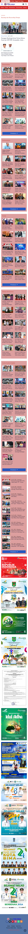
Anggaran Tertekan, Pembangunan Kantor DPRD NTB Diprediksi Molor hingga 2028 (7, 177)
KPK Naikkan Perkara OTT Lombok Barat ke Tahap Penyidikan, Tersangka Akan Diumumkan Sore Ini (7, 328)
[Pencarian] (26, 4)
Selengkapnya (13, 133)
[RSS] (21, 921)
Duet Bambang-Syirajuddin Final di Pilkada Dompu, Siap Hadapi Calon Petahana (7, 54)
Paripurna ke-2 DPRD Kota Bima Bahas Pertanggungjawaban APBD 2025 (17, 495)
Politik (5, 36)
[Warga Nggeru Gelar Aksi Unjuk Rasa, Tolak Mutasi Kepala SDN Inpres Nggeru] (7, 432)
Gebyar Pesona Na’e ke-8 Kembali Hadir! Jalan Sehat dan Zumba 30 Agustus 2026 (7, 463)
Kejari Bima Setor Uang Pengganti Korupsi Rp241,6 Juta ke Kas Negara (20, 303)
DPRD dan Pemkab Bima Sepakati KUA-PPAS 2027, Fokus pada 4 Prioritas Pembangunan (7, 89)
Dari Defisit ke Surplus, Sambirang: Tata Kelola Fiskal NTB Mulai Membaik (7, 164)
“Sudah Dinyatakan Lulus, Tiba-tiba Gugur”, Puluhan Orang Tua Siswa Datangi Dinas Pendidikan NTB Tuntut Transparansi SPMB (18, 503)
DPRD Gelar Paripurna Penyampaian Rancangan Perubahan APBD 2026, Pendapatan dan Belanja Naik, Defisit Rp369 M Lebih (20, 152)
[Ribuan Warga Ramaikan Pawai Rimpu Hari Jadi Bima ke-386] (6, 510)
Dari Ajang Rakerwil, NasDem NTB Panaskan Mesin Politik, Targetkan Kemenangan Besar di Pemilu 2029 (7, 265)
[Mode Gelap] (23, 4)
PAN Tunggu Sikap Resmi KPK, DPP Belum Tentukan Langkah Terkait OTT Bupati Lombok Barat (20, 328)
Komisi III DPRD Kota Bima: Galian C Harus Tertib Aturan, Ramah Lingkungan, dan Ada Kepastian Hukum (20, 354)
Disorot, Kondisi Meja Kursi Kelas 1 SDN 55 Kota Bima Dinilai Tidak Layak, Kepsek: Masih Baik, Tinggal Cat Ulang (20, 76)
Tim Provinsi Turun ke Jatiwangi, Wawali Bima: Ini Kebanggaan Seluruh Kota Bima (18, 488)
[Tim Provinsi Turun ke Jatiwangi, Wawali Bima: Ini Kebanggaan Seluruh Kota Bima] (6, 489)
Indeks (8, 926)
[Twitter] (10, 921)
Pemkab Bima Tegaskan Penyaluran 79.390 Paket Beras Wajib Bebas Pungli (7, 127)
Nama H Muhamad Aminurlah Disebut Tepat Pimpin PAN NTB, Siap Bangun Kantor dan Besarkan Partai (19, 227)
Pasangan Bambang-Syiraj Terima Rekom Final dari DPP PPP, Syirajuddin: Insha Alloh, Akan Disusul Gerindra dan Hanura (13, 40)
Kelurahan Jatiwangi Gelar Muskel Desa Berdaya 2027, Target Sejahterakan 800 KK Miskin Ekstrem (19, 101)
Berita (2, 36)
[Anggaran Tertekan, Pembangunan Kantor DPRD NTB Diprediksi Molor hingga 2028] (7, 171)
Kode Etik (18, 926)
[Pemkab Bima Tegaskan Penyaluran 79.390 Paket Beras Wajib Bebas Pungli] (7, 121)
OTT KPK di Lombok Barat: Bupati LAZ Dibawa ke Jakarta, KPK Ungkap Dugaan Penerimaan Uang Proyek (20, 341)
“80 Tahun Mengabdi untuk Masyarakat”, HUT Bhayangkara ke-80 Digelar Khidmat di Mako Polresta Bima (18, 545)
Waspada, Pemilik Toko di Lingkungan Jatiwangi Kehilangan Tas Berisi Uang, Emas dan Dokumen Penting (7, 303)
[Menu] (2, 4)
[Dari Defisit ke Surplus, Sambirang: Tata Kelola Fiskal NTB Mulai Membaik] (7, 158)
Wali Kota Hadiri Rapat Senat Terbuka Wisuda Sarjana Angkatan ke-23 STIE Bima (20, 89)
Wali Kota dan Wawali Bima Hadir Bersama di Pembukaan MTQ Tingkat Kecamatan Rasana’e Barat (20, 438)
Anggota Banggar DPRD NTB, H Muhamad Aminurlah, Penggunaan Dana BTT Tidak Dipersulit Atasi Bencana (7, 152)
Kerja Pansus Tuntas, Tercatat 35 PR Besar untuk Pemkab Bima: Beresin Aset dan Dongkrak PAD (19, 240)
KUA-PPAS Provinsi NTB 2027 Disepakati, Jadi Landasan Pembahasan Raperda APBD (20, 164)
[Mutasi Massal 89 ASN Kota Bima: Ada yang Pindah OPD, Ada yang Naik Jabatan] (6, 539)
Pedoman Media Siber (11, 927)
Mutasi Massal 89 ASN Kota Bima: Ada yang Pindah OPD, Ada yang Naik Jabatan (17, 538)
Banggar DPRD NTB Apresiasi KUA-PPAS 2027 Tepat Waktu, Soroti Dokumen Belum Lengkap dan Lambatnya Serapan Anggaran (20, 202)
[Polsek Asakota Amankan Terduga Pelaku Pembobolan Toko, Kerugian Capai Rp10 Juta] (7, 348)
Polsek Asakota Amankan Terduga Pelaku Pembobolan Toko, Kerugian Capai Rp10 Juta (7, 354)
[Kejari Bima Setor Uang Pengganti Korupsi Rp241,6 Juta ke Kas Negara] (20, 297)
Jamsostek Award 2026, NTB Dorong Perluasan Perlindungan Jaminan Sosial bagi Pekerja (20, 114)
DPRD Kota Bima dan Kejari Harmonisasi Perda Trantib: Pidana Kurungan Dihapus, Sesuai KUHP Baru (20, 278)
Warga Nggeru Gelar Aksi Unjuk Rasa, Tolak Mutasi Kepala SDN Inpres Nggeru (7, 438)
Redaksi (13, 926)
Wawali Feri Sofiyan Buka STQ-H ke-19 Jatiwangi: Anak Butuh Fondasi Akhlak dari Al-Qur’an (18, 531)
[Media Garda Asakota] (9, 4)
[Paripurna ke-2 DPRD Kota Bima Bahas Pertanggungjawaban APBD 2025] (6, 496)
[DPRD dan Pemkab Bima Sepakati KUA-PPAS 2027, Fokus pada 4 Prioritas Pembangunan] (7, 83)
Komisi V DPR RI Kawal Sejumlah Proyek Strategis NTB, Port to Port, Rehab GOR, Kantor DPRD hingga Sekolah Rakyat (20, 177)
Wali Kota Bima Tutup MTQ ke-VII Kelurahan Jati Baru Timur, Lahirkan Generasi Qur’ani (17, 524)
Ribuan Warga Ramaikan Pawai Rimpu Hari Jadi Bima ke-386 (18, 510)
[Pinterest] (13, 921)
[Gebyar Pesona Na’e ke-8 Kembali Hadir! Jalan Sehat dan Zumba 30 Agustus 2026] (7, 457)
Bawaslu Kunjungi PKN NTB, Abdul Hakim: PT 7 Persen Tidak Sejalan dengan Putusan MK (7, 253)
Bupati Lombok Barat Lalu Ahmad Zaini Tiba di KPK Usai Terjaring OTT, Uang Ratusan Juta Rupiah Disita (7, 341)
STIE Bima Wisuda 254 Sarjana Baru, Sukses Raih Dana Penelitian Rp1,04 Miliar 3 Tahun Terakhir (7, 114)
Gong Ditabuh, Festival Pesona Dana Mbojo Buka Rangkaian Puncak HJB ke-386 (18, 517)
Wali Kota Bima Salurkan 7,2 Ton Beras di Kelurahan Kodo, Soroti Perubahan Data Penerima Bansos (20, 127)
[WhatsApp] (18, 921)
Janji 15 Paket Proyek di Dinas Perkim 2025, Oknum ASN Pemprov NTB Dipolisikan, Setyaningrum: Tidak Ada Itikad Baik (20, 316)
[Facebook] (7, 921)
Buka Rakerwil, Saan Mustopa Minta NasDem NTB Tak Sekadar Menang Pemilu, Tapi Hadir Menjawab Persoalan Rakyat (20, 253)
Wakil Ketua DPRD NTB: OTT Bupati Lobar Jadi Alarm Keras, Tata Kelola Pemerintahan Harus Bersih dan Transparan (7, 190)
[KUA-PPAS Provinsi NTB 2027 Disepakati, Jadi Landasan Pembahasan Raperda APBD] (20, 158)
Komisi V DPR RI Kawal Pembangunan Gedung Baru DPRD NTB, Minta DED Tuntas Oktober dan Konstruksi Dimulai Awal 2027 (7, 202)
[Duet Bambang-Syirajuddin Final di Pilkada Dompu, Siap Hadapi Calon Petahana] (7, 47)
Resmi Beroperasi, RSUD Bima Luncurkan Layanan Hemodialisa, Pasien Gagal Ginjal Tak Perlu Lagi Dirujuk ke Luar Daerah (7, 76)
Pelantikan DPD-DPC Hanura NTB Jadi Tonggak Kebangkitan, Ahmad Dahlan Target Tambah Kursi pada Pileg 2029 (7, 240)
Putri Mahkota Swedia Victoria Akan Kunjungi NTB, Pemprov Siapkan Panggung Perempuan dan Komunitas (7, 101)
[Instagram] (15, 921)
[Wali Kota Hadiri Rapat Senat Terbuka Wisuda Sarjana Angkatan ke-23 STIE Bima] (20, 83)
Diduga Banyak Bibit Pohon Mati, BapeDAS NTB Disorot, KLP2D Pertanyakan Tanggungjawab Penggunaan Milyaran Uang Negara (7, 450)
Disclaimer (19, 927)
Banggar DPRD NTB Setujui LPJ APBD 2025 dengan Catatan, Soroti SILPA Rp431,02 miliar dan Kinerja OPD (20, 190)
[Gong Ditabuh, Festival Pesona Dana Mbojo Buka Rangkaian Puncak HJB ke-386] (6, 518)
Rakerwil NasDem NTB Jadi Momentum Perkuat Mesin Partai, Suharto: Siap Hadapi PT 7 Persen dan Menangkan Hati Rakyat (20, 265)
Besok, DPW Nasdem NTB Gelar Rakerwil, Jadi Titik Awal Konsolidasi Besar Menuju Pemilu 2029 (7, 278)
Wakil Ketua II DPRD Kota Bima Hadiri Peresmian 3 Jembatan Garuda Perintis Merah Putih (7, 227)
